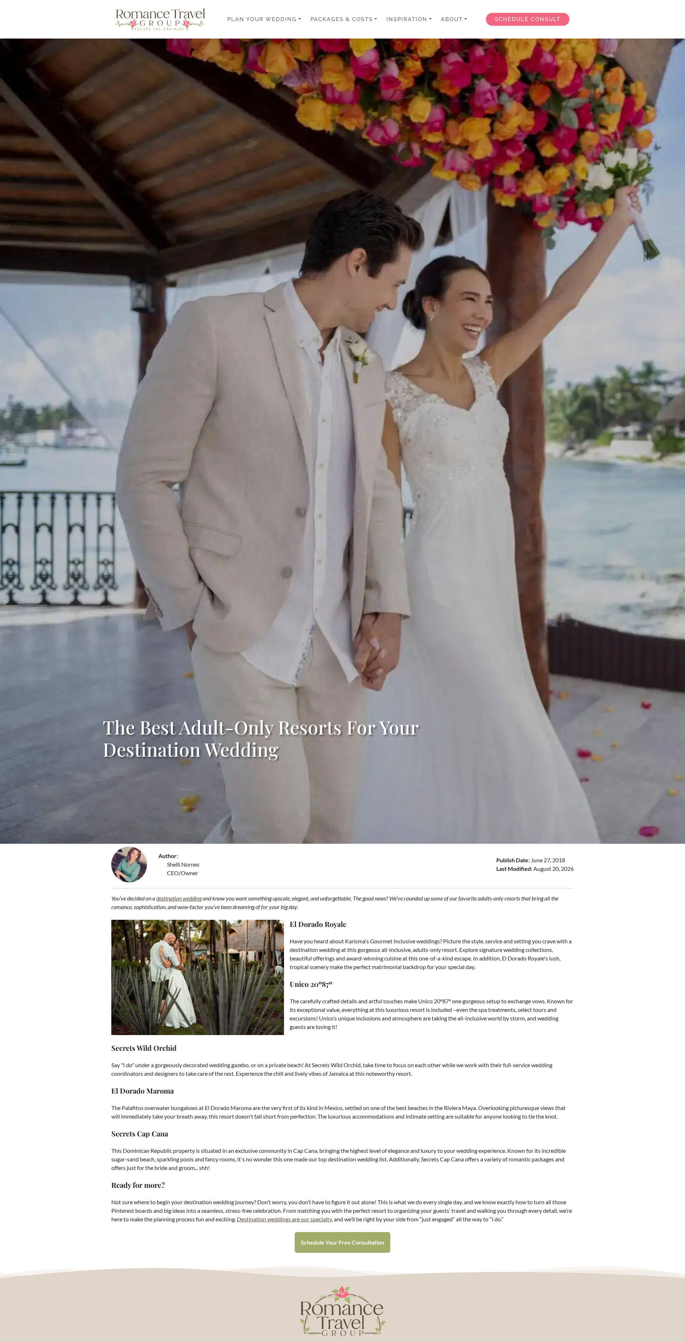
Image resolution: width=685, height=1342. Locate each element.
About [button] (452, 19)
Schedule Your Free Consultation (342, 1242)
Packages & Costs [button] (341, 19)
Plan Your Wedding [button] (262, 19)
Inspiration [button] (406, 19)
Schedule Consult (527, 19)
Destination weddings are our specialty (284, 1219)
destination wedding (179, 898)
